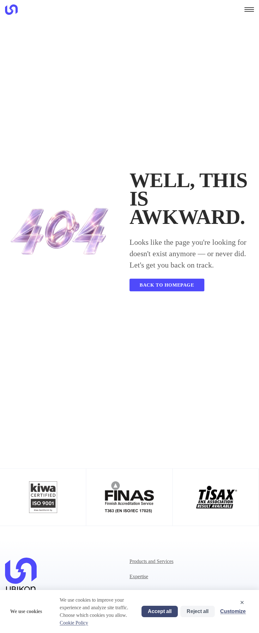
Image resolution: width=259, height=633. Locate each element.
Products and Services (151, 561)
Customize (233, 611)
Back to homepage (167, 285)
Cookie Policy (74, 622)
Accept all (160, 611)
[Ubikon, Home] (11, 9)
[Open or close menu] (249, 9)
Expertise (139, 576)
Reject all (197, 611)
